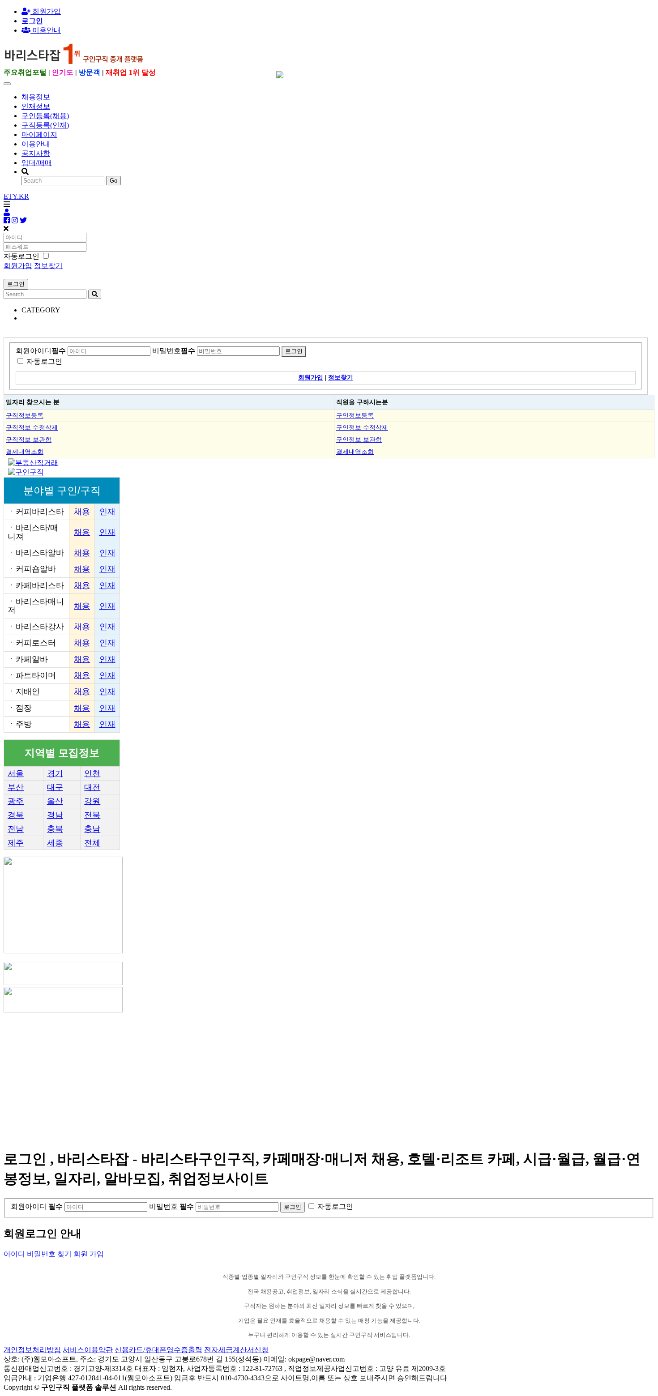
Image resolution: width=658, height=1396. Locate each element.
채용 (82, 511)
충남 (92, 828)
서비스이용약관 (88, 1349)
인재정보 (35, 106)
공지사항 (35, 153)
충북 (55, 828)
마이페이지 (39, 134)
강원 (92, 801)
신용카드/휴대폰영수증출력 (158, 1349)
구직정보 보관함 (28, 439)
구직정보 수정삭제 (32, 427)
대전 (92, 787)
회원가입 (45, 11)
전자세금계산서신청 (236, 1349)
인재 (107, 511)
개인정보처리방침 (32, 1349)
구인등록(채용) (45, 116)
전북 (92, 815)
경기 (55, 773)
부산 (16, 787)
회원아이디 (41, 350)
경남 (55, 815)
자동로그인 (44, 361)
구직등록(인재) (45, 125)
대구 (55, 787)
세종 (55, 842)
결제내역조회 (24, 451)
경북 (16, 815)
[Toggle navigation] (7, 83)
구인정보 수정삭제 (362, 427)
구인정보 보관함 (359, 439)
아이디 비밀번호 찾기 (38, 1254)
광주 (16, 801)
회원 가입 (88, 1254)
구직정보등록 (24, 415)
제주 (16, 842)
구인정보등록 (355, 415)
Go (113, 180)
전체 (92, 842)
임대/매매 (36, 162)
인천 (92, 773)
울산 (55, 801)
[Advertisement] (272, 1077)
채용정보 (35, 97)
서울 (16, 773)
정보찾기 (48, 265)
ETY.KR (16, 196)
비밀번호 (173, 350)
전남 (16, 828)
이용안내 (35, 144)
